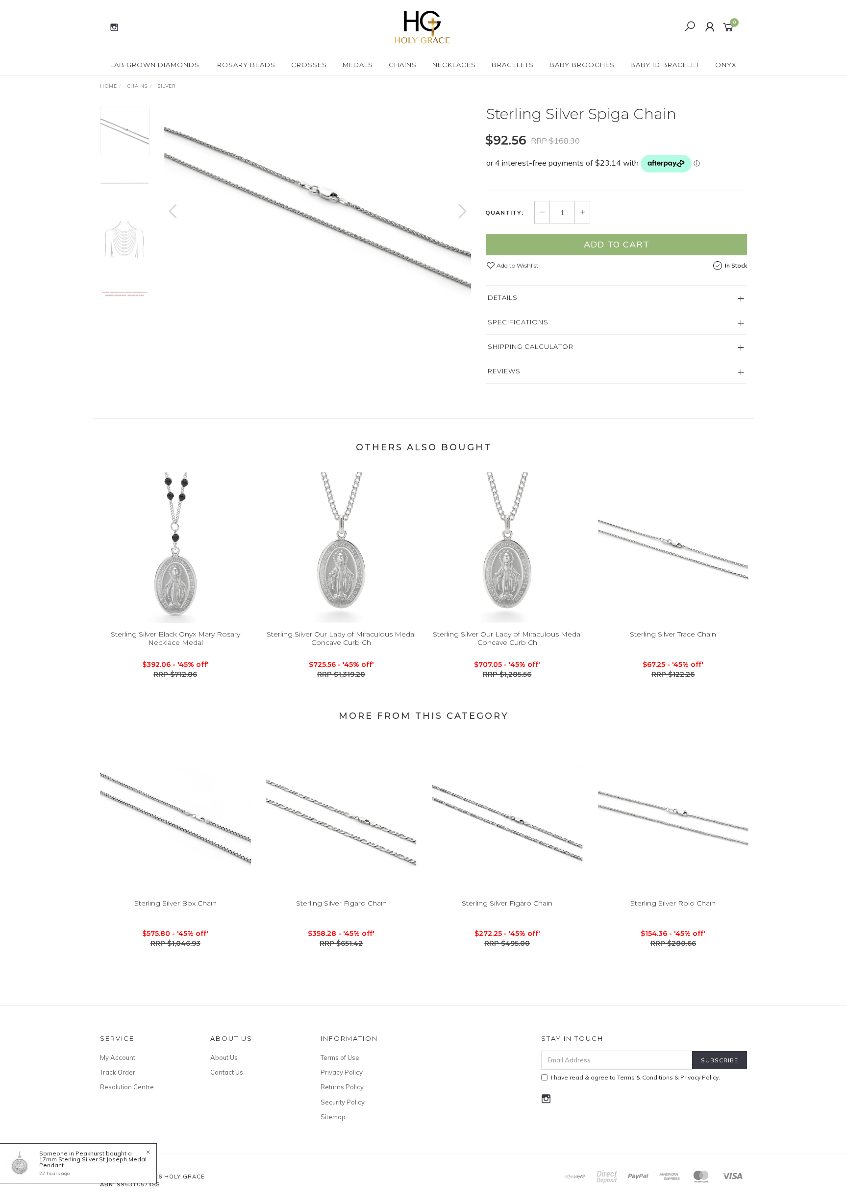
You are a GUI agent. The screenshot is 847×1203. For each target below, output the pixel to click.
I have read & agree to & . (635, 1077)
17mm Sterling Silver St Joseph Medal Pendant (93, 1162)
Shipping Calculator (530, 346)
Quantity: (504, 213)
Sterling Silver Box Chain (175, 903)
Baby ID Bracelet (664, 65)
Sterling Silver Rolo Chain (673, 903)
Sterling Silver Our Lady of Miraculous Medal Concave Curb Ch (341, 638)
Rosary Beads (246, 65)
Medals (358, 65)
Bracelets (513, 65)
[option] (317, 203)
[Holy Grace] (422, 26)
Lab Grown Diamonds (154, 65)
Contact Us (226, 1072)
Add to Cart (616, 244)
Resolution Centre (127, 1087)
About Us (224, 1057)
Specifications (518, 322)
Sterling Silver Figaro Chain (341, 903)
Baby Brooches (582, 65)
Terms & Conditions (645, 1077)
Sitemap (333, 1117)
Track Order (117, 1072)
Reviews (504, 371)
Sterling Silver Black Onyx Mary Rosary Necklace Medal (175, 638)
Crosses (309, 65)
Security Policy (343, 1102)
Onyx (726, 65)
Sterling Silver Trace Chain (673, 634)
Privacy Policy (342, 1072)
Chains (403, 65)
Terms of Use (340, 1057)
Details (503, 297)
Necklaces (454, 65)
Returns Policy (342, 1087)
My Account (117, 1057)
